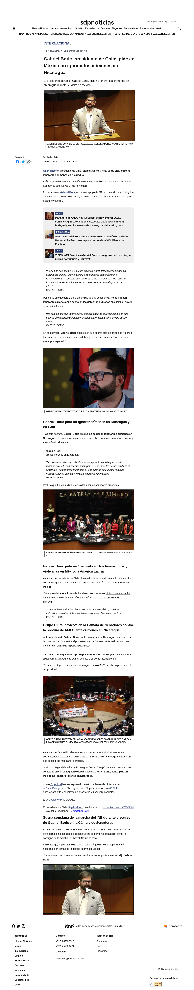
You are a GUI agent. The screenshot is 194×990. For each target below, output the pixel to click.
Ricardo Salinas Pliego (33, 34)
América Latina (52, 51)
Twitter (100, 946)
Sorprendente (131, 28)
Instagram (102, 951)
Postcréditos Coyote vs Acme (131, 34)
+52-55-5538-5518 (65, 941)
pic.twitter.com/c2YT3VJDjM (118, 807)
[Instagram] (23, 926)
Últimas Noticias (40, 28)
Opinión (79, 28)
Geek (158, 28)
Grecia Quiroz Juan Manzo (66, 34)
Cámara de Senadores (75, 51)
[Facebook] (17, 162)
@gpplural (56, 784)
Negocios (117, 28)
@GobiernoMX (54, 799)
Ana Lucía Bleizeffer (98, 34)
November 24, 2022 (79, 811)
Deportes (105, 28)
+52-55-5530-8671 (65, 946)
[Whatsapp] (29, 162)
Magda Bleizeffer (164, 34)
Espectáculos (147, 28)
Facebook (102, 941)
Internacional (66, 28)
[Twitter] (23, 162)
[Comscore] (173, 926)
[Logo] (97, 23)
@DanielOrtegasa (53, 788)
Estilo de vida (92, 28)
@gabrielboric (75, 807)
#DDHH (113, 788)
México (54, 28)
